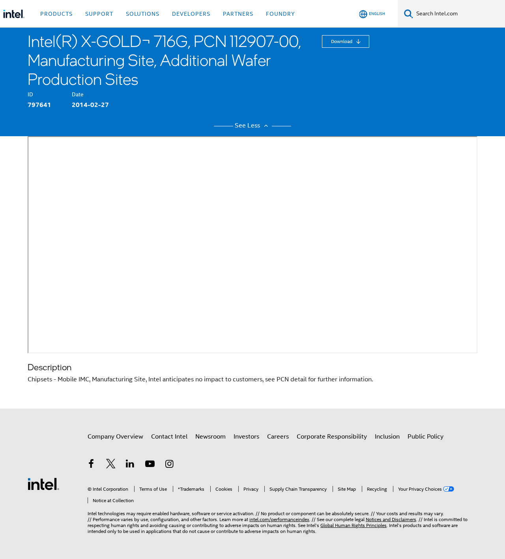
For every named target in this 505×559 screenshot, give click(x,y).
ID (30, 94)
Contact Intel (169, 437)
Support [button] (99, 13)
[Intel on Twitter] (111, 465)
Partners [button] (238, 13)
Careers (278, 437)
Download (342, 41)
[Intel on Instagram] (169, 465)
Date (78, 94)
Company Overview (115, 437)
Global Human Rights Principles (353, 525)
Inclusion (387, 437)
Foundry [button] (280, 13)
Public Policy (425, 437)
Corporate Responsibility (332, 437)
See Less (248, 125)
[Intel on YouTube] (150, 465)
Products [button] (56, 13)
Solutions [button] (142, 13)
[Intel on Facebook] (91, 465)
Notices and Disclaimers (391, 519)
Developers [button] (191, 13)
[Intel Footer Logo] (43, 484)
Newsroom (210, 437)
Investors (246, 437)
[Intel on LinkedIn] (130, 465)
